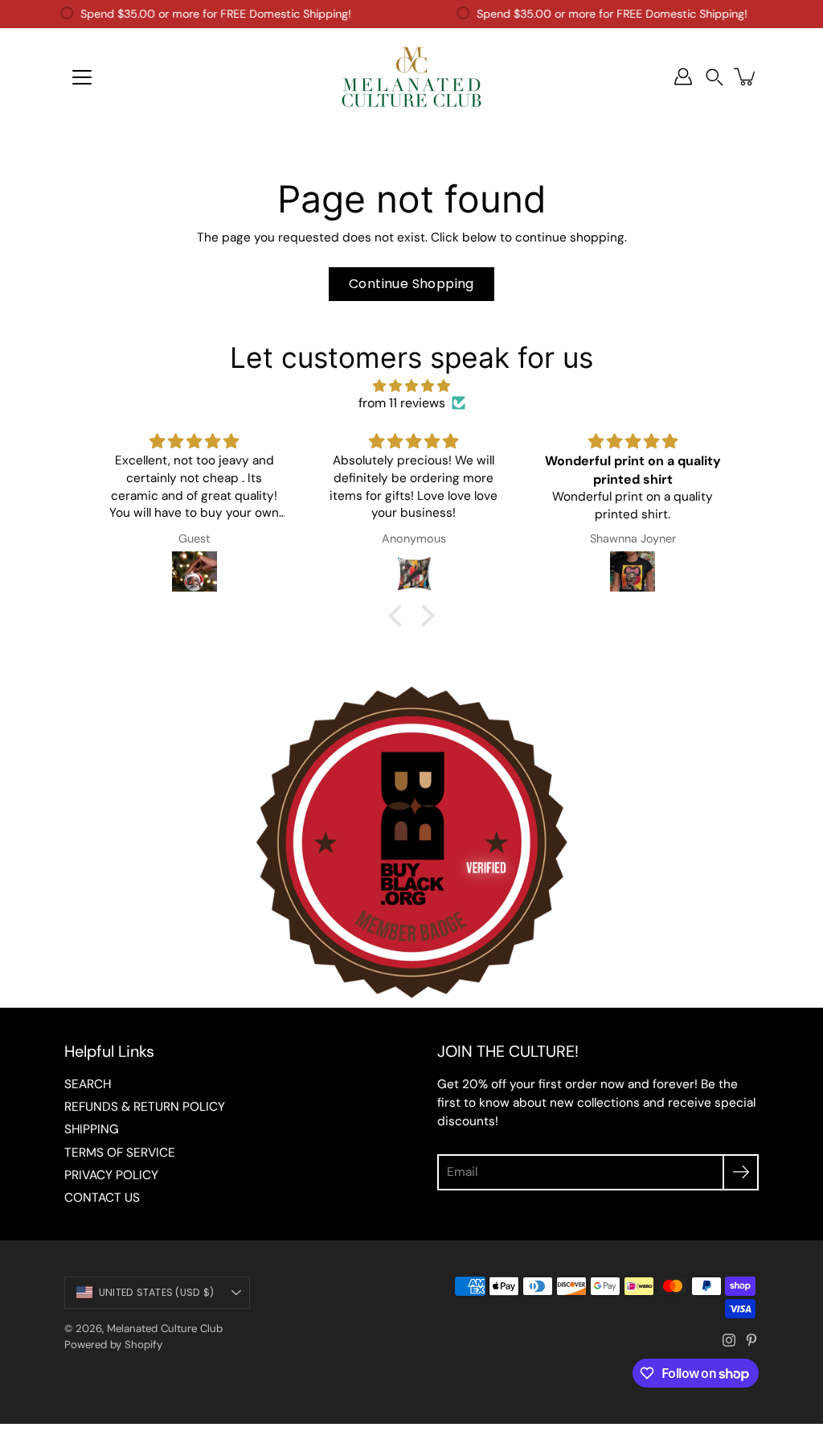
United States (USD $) (156, 1292)
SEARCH (87, 1084)
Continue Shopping (411, 283)
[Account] (683, 76)
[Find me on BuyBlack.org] (411, 999)
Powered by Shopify (113, 1344)
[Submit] (741, 1172)
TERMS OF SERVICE (119, 1153)
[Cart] (746, 76)
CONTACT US (102, 1198)
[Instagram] (729, 1340)
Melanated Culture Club (165, 1328)
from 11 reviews (401, 402)
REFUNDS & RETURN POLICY (144, 1107)
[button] (714, 77)
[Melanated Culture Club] (411, 76)
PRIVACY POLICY (111, 1175)
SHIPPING (91, 1129)
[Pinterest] (751, 1340)
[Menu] (82, 77)
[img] (411, 385)
